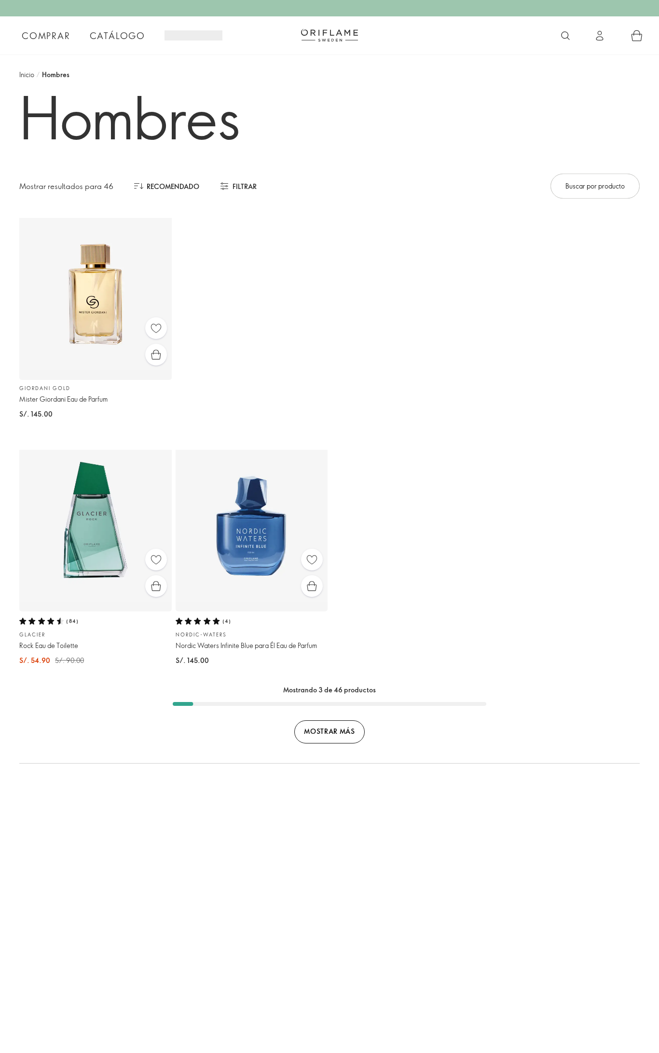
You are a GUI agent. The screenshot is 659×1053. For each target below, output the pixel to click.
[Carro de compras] (637, 36)
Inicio (26, 74)
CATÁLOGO (117, 35)
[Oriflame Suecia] (329, 35)
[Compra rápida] (156, 354)
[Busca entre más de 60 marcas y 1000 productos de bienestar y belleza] (565, 35)
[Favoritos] (156, 328)
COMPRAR (46, 35)
